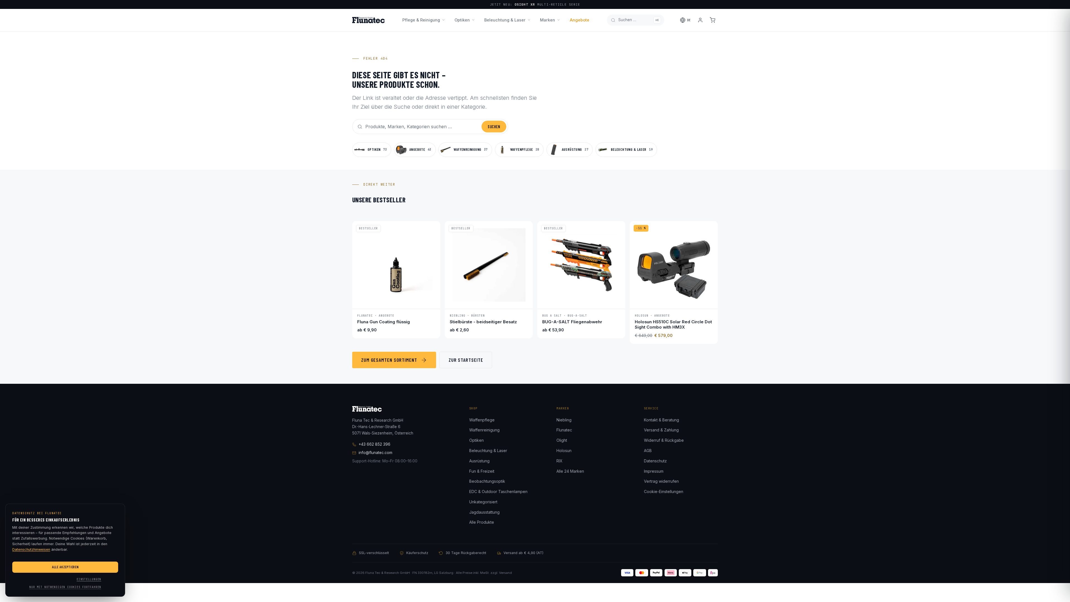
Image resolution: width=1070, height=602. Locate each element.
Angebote (579, 20)
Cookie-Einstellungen (663, 491)
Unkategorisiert (483, 501)
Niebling (564, 419)
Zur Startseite (466, 360)
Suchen (494, 126)
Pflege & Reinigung (421, 20)
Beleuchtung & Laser (505, 20)
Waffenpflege (482, 419)
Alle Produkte (481, 522)
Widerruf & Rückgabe (664, 440)
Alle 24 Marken (570, 471)
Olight (561, 440)
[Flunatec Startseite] (368, 20)
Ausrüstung (479, 460)
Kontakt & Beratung (661, 419)
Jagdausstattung (484, 512)
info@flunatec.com (375, 452)
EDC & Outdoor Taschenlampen (498, 491)
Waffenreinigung (484, 430)
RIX (559, 460)
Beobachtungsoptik (487, 481)
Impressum (653, 471)
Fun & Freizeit (481, 471)
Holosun (564, 450)
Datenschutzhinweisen (31, 549)
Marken (547, 20)
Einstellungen (89, 579)
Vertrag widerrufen (661, 481)
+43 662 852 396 (374, 444)
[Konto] (700, 20)
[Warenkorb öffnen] (712, 20)
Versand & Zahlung (661, 430)
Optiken (462, 20)
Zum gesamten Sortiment (389, 360)
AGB (648, 450)
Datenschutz (655, 460)
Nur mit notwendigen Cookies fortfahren (65, 587)
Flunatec (564, 430)
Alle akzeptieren (65, 567)
